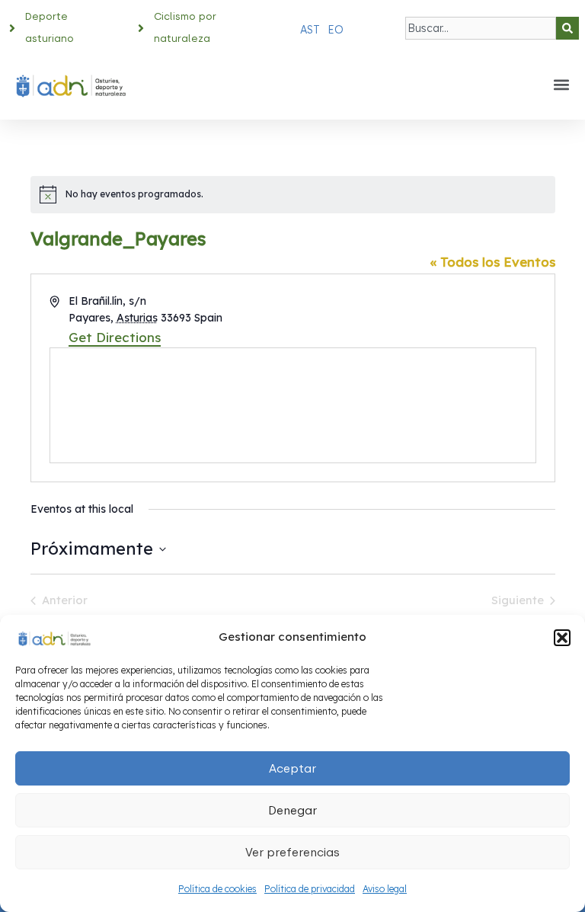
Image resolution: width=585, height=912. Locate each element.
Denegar (292, 811)
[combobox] (480, 28)
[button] (562, 637)
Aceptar (292, 769)
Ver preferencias (292, 852)
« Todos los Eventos (492, 262)
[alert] (292, 194)
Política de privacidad (309, 888)
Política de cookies (217, 888)
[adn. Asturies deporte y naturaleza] (53, 637)
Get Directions (115, 337)
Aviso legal (385, 888)
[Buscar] (567, 28)
